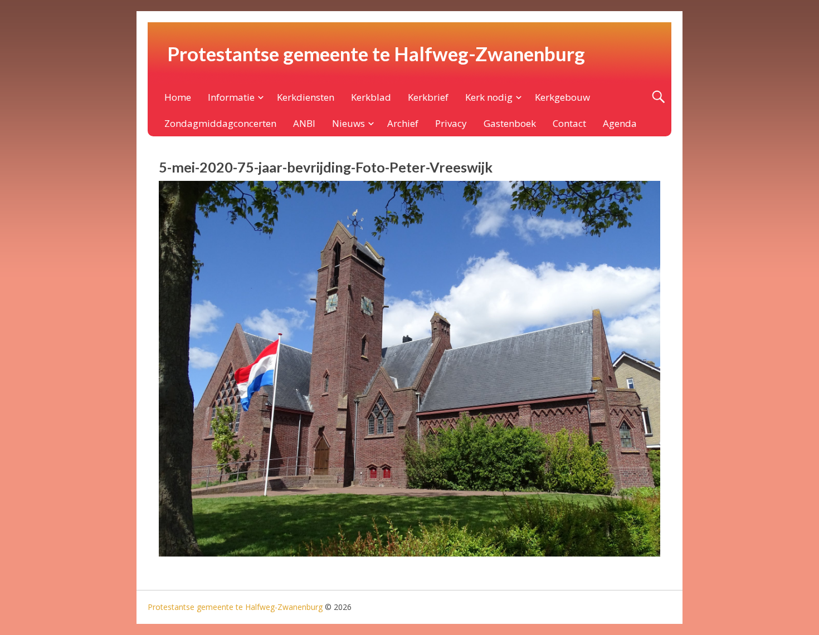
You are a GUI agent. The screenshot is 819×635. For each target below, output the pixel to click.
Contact (569, 123)
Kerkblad (371, 97)
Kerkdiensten (305, 97)
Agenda (620, 123)
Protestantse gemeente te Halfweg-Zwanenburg (376, 53)
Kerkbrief (428, 97)
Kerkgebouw (562, 97)
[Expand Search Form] (658, 97)
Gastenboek (510, 123)
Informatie (231, 97)
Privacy (451, 123)
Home (177, 97)
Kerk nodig (489, 97)
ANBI (304, 123)
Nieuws (348, 123)
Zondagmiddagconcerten (220, 123)
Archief (402, 123)
